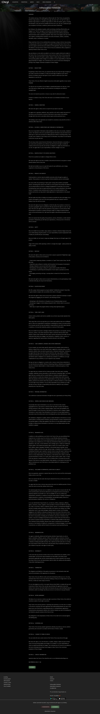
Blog (38, 2)
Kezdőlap (6, 677)
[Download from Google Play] (54, 699)
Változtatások (7, 680)
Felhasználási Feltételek (55, 684)
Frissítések (24, 2)
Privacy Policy (68, 395)
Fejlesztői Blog (7, 684)
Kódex (32, 2)
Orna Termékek (46, 2)
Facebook (52, 678)
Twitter (51, 680)
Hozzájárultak (53, 688)
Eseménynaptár (7, 678)
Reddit (51, 677)
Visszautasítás (45, 706)
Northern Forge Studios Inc (60, 691)
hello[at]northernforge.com (61, 658)
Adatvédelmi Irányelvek (50, 711)
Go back (32, 667)
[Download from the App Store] (63, 699)
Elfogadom (55, 706)
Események (15, 2)
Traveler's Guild (7, 682)
